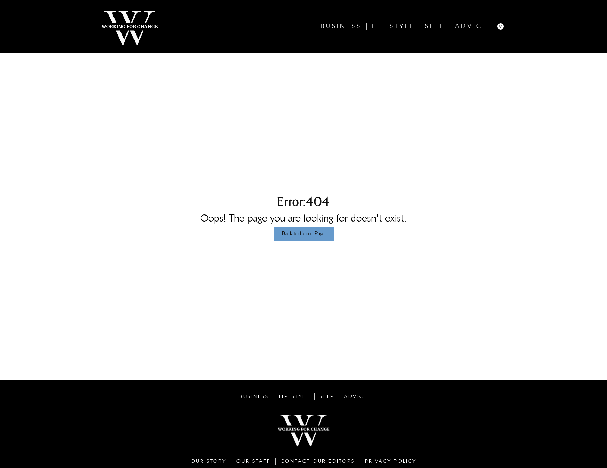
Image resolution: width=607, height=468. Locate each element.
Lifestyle (393, 26)
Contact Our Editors (318, 461)
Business (341, 26)
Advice (471, 26)
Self (435, 26)
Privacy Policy (390, 461)
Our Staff (253, 461)
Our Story (208, 461)
